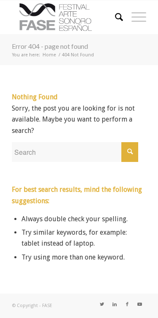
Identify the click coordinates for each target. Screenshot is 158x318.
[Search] (115, 17)
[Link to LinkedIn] (114, 304)
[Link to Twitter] (102, 304)
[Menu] (134, 17)
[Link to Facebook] (127, 304)
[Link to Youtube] (140, 304)
